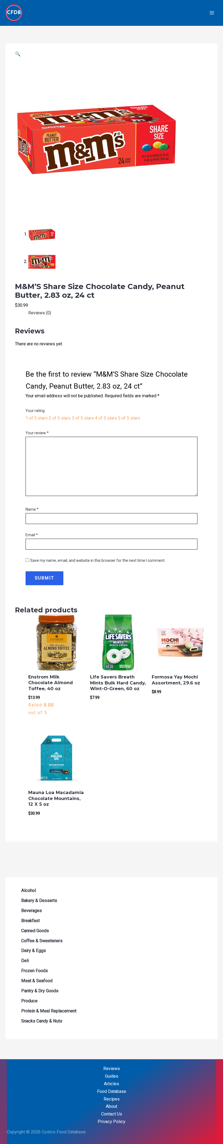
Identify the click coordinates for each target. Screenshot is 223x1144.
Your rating (35, 410)
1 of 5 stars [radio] (37, 418)
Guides (111, 1076)
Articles (111, 1083)
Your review (37, 433)
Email (32, 535)
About (111, 1106)
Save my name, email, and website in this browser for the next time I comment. (97, 560)
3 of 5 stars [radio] (83, 418)
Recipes (112, 1099)
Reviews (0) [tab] (39, 312)
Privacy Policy (111, 1121)
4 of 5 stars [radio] (106, 418)
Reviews (111, 1068)
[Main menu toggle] (212, 13)
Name (32, 509)
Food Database (111, 1091)
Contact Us (111, 1114)
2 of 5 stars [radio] (60, 418)
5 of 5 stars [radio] (129, 418)
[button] (17, 54)
